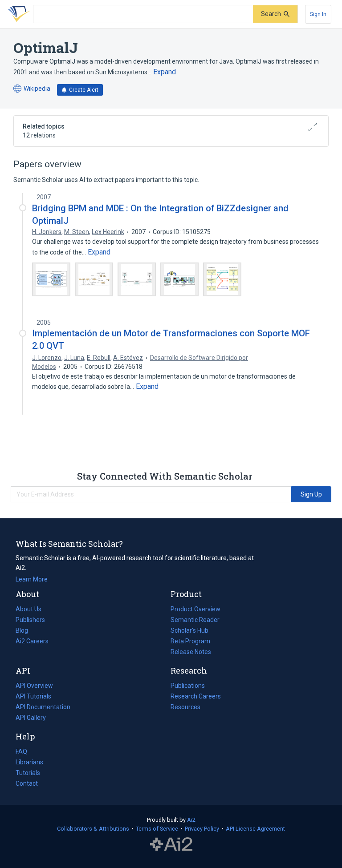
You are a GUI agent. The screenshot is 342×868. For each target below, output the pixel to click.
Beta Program (190, 641)
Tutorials (28, 772)
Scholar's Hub (189, 630)
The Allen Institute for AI (171, 844)
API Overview (34, 685)
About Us (28, 609)
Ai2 (191, 819)
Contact (27, 783)
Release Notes (191, 651)
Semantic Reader (195, 619)
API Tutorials (33, 696)
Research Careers (196, 697)
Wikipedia (31, 89)
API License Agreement (255, 828)
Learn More (32, 579)
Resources (185, 707)
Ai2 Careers (32, 642)
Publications (188, 686)
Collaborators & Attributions (93, 828)
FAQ (21, 751)
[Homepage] (17, 14)
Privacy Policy (202, 828)
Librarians (29, 762)
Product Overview (195, 609)
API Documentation (43, 707)
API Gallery (31, 717)
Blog (25, 631)
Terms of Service (157, 828)
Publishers (30, 619)
